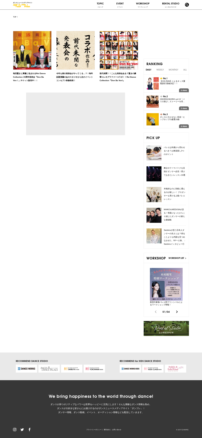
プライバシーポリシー (93, 429)
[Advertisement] (51, 114)
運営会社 (107, 429)
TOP (14, 17)
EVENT (120, 5)
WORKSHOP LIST (176, 258)
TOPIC (100, 5)
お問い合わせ (116, 429)
